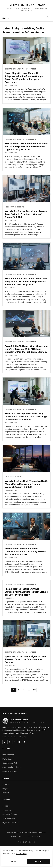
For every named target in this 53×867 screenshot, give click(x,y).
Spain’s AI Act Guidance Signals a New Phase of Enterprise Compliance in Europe (25, 659)
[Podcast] (24, 742)
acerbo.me (6, 810)
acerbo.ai (6, 806)
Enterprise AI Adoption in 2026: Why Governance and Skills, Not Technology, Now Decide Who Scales (26, 416)
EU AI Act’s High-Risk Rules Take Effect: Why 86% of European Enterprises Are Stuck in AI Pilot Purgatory (26, 281)
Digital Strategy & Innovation (21, 69)
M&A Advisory (8, 755)
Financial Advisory (9, 771)
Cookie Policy (35, 836)
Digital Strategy (8, 759)
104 (34, 690)
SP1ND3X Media (8, 818)
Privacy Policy (18, 836)
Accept (38, 862)
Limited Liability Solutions (26, 5)
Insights (5, 789)
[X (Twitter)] (9, 742)
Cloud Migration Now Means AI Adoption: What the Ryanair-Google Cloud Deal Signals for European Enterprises (24, 77)
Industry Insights (14, 207)
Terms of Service (26, 842)
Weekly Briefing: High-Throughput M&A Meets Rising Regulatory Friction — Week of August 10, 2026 (26, 484)
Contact (5, 793)
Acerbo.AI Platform (9, 814)
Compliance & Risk (9, 763)
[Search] (48, 17)
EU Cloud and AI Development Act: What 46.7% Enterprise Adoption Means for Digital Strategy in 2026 (26, 146)
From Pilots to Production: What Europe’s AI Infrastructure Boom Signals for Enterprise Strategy (26, 591)
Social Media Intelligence (12, 767)
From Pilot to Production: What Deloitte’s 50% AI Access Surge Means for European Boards (25, 551)
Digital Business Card (10, 823)
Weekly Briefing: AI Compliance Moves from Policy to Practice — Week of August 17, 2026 (25, 214)
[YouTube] (19, 742)
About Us (6, 784)
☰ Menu (5, 18)
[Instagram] (14, 742)
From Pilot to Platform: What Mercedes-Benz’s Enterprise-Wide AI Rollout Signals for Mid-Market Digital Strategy (26, 349)
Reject (14, 862)
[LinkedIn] (4, 742)
